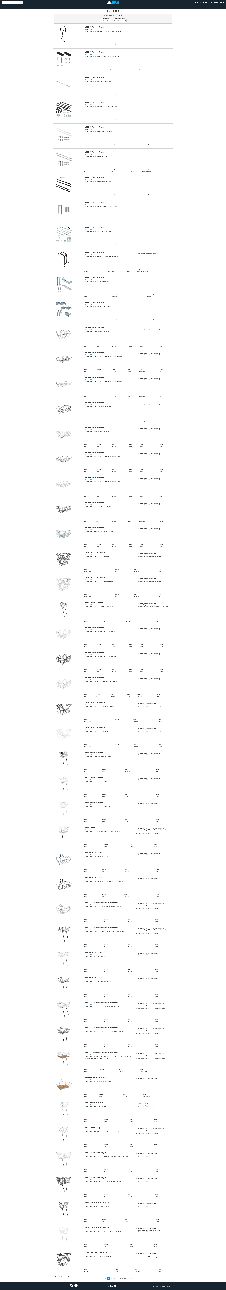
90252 (90, 1005)
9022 (90, 430)
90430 (90, 505)
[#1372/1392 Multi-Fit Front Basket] (63, 909)
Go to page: (123, 1278)
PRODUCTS (198, 2)
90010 (90, 1180)
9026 (90, 805)
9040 (90, 54)
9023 (90, 630)
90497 (90, 454)
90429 (90, 405)
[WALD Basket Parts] (63, 34)
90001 (90, 29)
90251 (90, 830)
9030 (90, 79)
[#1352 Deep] (63, 834)
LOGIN (222, 2)
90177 (90, 229)
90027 (90, 279)
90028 (90, 329)
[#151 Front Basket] (63, 1109)
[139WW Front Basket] (63, 1084)
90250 (90, 930)
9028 (90, 304)
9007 (90, 1155)
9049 (90, 980)
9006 (90, 1105)
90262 (90, 1055)
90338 (90, 129)
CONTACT (210, 2)
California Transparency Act (164, 1285)
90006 (90, 179)
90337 (90, 154)
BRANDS (204, 2)
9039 (90, 680)
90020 (90, 254)
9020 (90, 530)
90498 (90, 379)
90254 (90, 1130)
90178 (90, 104)
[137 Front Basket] (63, 859)
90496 (90, 479)
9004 (90, 855)
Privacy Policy (153, 1285)
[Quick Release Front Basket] (63, 1259)
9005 (90, 955)
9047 (90, 605)
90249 (90, 905)
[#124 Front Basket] (63, 609)
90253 (90, 1030)
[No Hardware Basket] (63, 334)
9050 (90, 554)
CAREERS (216, 2)
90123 (90, 1080)
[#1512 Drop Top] (63, 1134)
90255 (90, 1230)
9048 (90, 880)
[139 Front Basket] (63, 959)
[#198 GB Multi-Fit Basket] (63, 1209)
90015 (90, 1255)
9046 (90, 579)
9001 (90, 780)
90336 (90, 655)
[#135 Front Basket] (63, 759)
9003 (90, 755)
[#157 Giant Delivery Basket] (63, 1159)
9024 (90, 730)
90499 (90, 354)
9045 (90, 705)
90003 (90, 1205)
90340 (90, 204)
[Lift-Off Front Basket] (63, 559)
